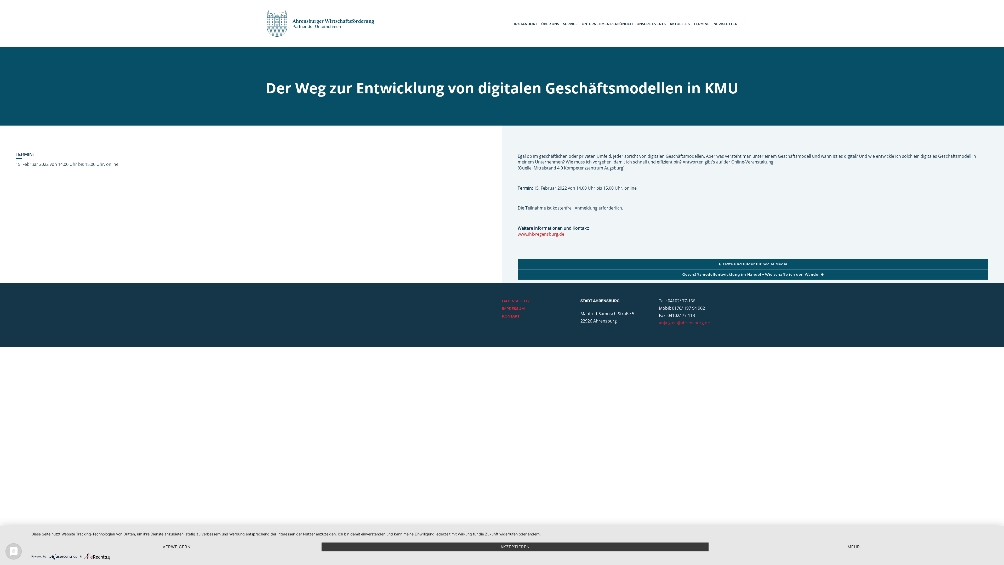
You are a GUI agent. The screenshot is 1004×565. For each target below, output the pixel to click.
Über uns (550, 24)
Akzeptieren (515, 546)
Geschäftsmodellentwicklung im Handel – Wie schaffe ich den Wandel (751, 274)
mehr (854, 546)
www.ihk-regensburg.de (541, 234)
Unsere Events (651, 24)
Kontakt (511, 316)
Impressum (513, 308)
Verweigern (177, 546)
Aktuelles (680, 24)
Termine (702, 24)
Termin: (25, 154)
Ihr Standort (524, 24)
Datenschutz (516, 301)
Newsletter (725, 24)
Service (570, 24)
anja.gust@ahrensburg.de (684, 323)
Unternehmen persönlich (607, 24)
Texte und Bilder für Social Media (755, 264)
